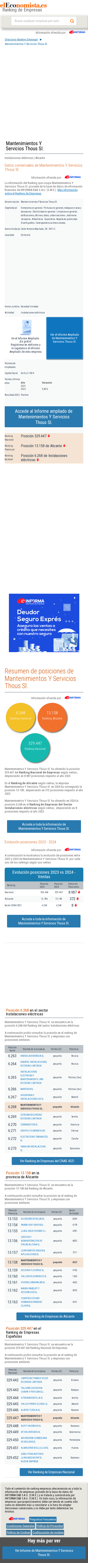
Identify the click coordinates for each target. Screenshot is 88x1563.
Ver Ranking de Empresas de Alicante (50, 1316)
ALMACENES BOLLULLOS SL (35, 1448)
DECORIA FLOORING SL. (33, 1270)
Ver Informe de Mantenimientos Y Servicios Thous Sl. (44, 1553)
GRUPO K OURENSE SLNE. (33, 1130)
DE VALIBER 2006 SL (30, 1432)
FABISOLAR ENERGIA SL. (32, 1056)
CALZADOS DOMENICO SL (34, 1276)
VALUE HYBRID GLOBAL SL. (34, 1404)
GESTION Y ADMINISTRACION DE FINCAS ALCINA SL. (31, 1241)
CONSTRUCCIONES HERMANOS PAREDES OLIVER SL (31, 1302)
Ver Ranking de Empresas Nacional (51, 1472)
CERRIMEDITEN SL (29, 1124)
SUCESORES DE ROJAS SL (33, 1219)
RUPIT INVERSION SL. (31, 1426)
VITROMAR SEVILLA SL (32, 1398)
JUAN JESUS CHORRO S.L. (33, 1231)
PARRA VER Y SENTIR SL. (32, 1225)
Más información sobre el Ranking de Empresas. (41, 191)
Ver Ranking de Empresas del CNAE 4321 (47, 1161)
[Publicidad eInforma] (44, 651)
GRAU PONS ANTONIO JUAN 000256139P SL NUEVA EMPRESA (32, 1458)
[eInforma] (16, 1516)
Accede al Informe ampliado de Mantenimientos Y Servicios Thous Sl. (44, 416)
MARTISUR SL (26, 1089)
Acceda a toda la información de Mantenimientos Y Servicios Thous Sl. (44, 826)
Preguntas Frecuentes (43, 1519)
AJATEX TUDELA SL (30, 1410)
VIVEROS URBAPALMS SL (33, 1282)
